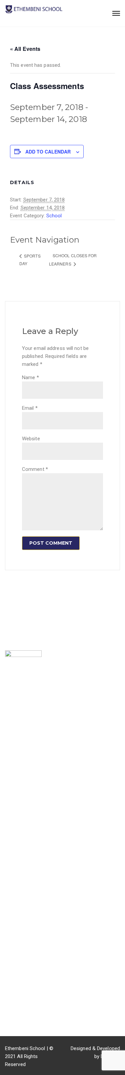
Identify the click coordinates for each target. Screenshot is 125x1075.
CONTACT (16, 791)
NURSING (15, 879)
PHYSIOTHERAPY (24, 869)
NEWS (11, 760)
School (54, 216)
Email (30, 408)
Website (31, 439)
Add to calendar (48, 151)
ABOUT (13, 750)
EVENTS (14, 771)
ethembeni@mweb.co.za (40, 999)
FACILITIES (19, 823)
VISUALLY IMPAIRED (27, 838)
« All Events (25, 49)
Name (30, 377)
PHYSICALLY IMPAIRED (30, 858)
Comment (35, 469)
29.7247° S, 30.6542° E (38, 1020)
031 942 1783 (28, 989)
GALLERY (15, 781)
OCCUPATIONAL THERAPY (34, 889)
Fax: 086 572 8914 (33, 1010)
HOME (11, 740)
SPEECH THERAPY (25, 848)
